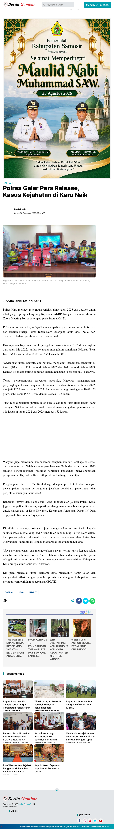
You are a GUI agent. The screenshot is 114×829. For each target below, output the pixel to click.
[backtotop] (57, 790)
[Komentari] (5, 601)
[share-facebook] (79, 601)
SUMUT (33, 592)
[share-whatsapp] (92, 601)
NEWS (21, 592)
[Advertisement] (49, 439)
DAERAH (8, 183)
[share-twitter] (86, 601)
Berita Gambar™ (24, 804)
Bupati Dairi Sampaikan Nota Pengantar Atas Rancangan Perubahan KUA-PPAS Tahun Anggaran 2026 (57, 826)
